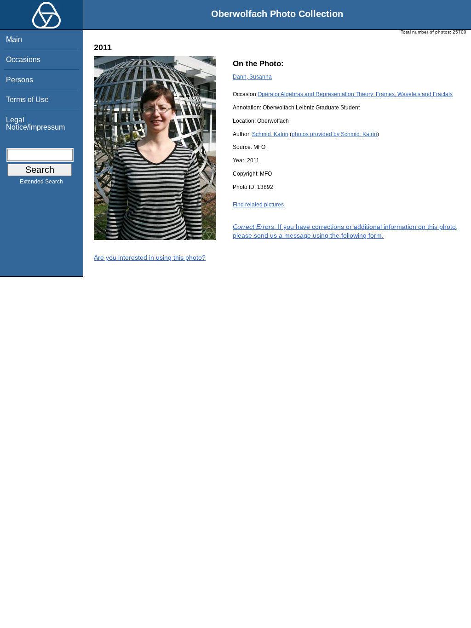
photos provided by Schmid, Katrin (334, 134)
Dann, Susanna (252, 77)
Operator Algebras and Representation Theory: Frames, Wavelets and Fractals (355, 94)
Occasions (23, 59)
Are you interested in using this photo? (150, 257)
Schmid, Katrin (270, 134)
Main (14, 39)
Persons (19, 80)
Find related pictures (258, 204)
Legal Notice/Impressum (35, 123)
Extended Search (41, 181)
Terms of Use (27, 99)
